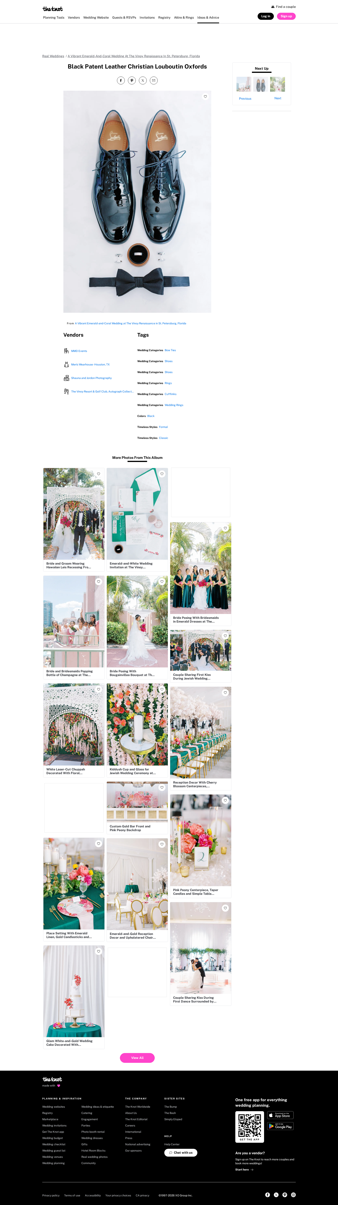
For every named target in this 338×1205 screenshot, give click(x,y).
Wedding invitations (54, 1125)
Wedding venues (52, 1156)
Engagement (89, 1119)
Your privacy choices (118, 1195)
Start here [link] (242, 1169)
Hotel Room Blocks (93, 1150)
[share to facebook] (121, 80)
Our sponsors (133, 1150)
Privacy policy (50, 1195)
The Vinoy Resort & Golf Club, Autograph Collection (102, 391)
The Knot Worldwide (137, 1106)
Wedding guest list (53, 1150)
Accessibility (93, 1195)
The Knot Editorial (136, 1119)
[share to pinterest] (132, 80)
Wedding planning (53, 1163)
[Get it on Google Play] (280, 1126)
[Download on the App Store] (280, 1115)
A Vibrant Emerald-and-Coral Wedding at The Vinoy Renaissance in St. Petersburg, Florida (130, 323)
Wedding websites (53, 1106)
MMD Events (79, 351)
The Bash (170, 1113)
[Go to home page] (52, 1080)
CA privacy (142, 1195)
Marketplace (50, 1119)
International (133, 1131)
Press (128, 1138)
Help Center (172, 1144)
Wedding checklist (53, 1144)
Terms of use (72, 1195)
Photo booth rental (93, 1131)
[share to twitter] (143, 80)
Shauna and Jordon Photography (91, 378)
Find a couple (286, 7)
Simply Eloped (173, 1119)
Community (88, 1163)
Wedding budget (52, 1138)
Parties (85, 1125)
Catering (86, 1113)
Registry (47, 1113)
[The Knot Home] (52, 8)
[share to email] (154, 80)
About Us (131, 1113)
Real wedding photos (94, 1156)
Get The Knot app (53, 1131)
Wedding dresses (92, 1138)
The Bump (170, 1106)
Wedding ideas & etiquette (97, 1106)
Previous (245, 98)
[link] (267, 1194)
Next (277, 98)
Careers (130, 1125)
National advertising (137, 1144)
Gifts (84, 1144)
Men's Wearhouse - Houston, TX (90, 364)
